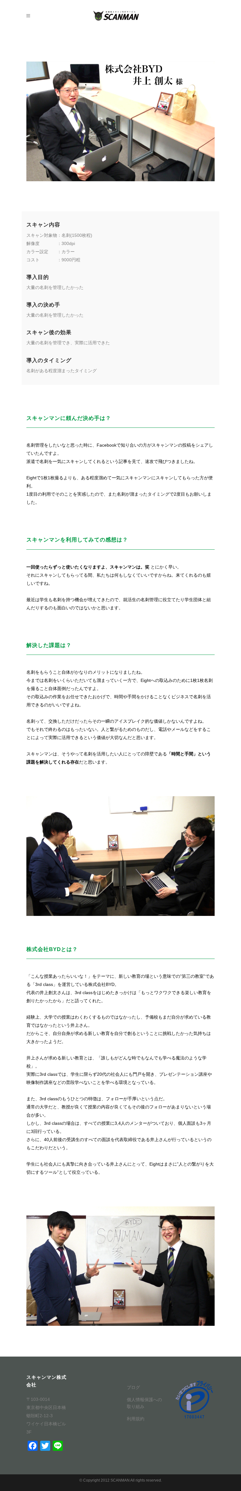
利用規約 (135, 1418)
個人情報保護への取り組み (144, 1403)
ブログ (133, 1387)
